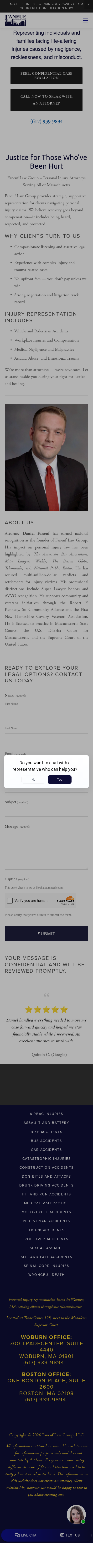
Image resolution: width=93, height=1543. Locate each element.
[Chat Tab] (46, 771)
